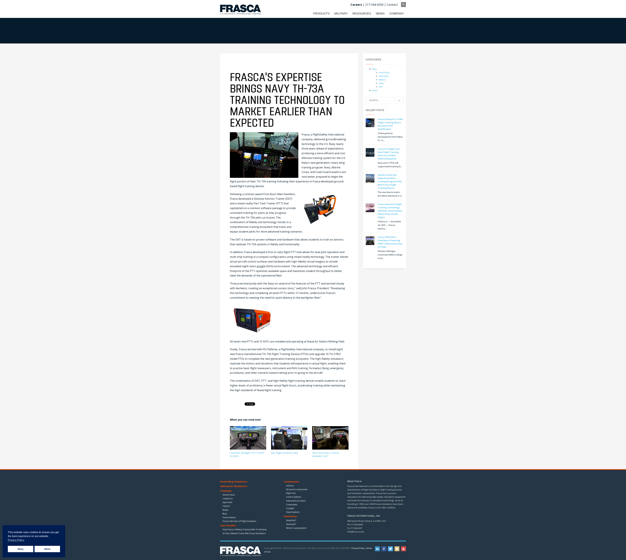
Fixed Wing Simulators (233, 481)
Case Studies (228, 525)
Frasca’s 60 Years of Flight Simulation (239, 521)
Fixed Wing (384, 72)
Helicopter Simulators (233, 486)
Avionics (290, 485)
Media (225, 510)
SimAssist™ (291, 524)
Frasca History (229, 517)
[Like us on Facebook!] (383, 548)
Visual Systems (292, 512)
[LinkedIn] (377, 548)
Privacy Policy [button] (16, 540)
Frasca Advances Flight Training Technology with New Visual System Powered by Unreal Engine (390, 211)
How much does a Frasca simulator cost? (325, 454)
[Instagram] (397, 548)
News (375, 90)
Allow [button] (47, 549)
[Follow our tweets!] (390, 548)
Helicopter (384, 76)
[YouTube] (403, 548)
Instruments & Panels (296, 500)
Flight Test (290, 493)
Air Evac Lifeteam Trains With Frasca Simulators (244, 533)
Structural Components (296, 489)
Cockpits (290, 508)
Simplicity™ (291, 520)
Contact (392, 5)
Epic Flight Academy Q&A (284, 452)
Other (381, 83)
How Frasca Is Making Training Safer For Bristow (245, 529)
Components (291, 481)
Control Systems (293, 497)
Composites (291, 504)
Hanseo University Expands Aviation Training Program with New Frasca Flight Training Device (390, 181)
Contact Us (228, 498)
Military (382, 79)
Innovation (290, 516)
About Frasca (229, 494)
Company (226, 490)
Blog (374, 68)
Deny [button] (20, 549)
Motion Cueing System (296, 528)
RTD (381, 86)
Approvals (227, 502)
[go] (399, 100)
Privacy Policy (358, 548)
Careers (226, 506)
